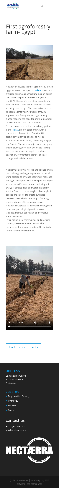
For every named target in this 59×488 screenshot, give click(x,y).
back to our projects (23, 347)
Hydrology (13, 400)
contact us (15, 420)
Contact (12, 410)
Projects (12, 405)
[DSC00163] (29, 80)
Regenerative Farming (18, 396)
